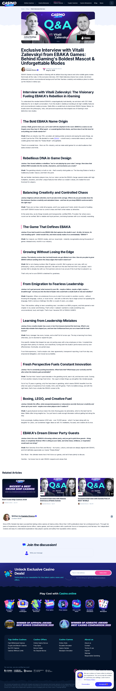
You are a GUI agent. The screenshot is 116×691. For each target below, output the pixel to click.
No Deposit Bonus (40, 651)
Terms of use (89, 648)
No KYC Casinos (13, 648)
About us (88, 643)
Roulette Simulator (65, 645)
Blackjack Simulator (66, 651)
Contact (87, 645)
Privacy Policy (90, 679)
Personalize (86, 684)
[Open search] (111, 3)
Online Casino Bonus (41, 643)
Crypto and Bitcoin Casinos (17, 645)
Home (22, 9)
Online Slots (63, 643)
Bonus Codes (38, 648)
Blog (27, 9)
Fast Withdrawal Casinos (16, 643)
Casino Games (64, 648)
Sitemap (87, 653)
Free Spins (37, 645)
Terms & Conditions (99, 577)
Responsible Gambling (92, 656)
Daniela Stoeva (31, 70)
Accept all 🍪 (103, 684)
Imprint (87, 651)
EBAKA (56, 138)
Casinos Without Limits (15, 651)
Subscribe (103, 573)
